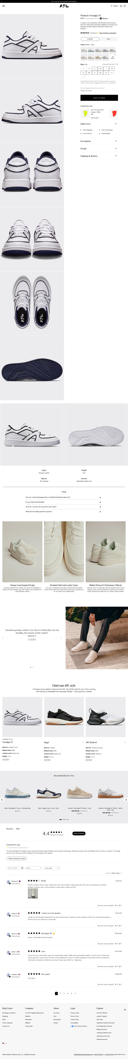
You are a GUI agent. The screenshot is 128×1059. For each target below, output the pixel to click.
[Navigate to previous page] (53, 993)
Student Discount (102, 1039)
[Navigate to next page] (75, 993)
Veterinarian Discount (103, 1036)
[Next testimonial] (61, 638)
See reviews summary (107, 33)
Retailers (27, 1016)
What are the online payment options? (39, 511)
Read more (78, 960)
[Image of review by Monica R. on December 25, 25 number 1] (33, 893)
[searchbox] (13, 868)
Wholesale (28, 1019)
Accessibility (74, 1023)
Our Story (56, 1013)
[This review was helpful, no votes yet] (116, 905)
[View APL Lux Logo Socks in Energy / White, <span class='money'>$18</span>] (85, 113)
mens (96, 83)
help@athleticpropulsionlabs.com (83, 1054)
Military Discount (102, 1029)
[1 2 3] (32, 667)
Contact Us (5, 1026)
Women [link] (90, 39)
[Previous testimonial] (3, 638)
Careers (55, 1023)
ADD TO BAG (94, 117)
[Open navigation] (3, 6)
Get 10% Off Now (102, 1013)
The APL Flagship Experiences (34, 1013)
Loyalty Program (102, 1016)
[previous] (122, 2)
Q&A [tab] (18, 829)
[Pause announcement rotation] (1, 1)
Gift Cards (100, 1019)
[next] (127, 2)
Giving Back (57, 1019)
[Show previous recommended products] (111, 106)
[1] (30, 667)
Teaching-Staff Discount (104, 1033)
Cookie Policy (74, 1019)
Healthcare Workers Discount (105, 1023)
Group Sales (29, 1026)
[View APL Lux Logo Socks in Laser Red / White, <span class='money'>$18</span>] (114, 113)
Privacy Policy (74, 1013)
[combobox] (33, 868)
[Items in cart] (125, 6)
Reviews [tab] (9, 829)
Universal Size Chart (108, 64)
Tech (54, 1016)
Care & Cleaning (7, 1023)
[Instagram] (125, 1010)
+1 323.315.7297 (109, 1054)
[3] (33, 667)
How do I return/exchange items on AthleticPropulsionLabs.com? (48, 497)
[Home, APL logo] (64, 6)
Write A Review (79, 833)
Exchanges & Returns (9, 1013)
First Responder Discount (104, 1026)
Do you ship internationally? (35, 502)
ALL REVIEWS (32, 639)
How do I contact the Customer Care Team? (41, 507)
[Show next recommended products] (117, 106)
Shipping (5, 1016)
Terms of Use (74, 1016)
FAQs (4, 1019)
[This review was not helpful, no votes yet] (119, 905)
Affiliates (27, 1023)
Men (108, 39)
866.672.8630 (99, 1054)
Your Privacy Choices (80, 1026)
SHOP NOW (5, 759)
